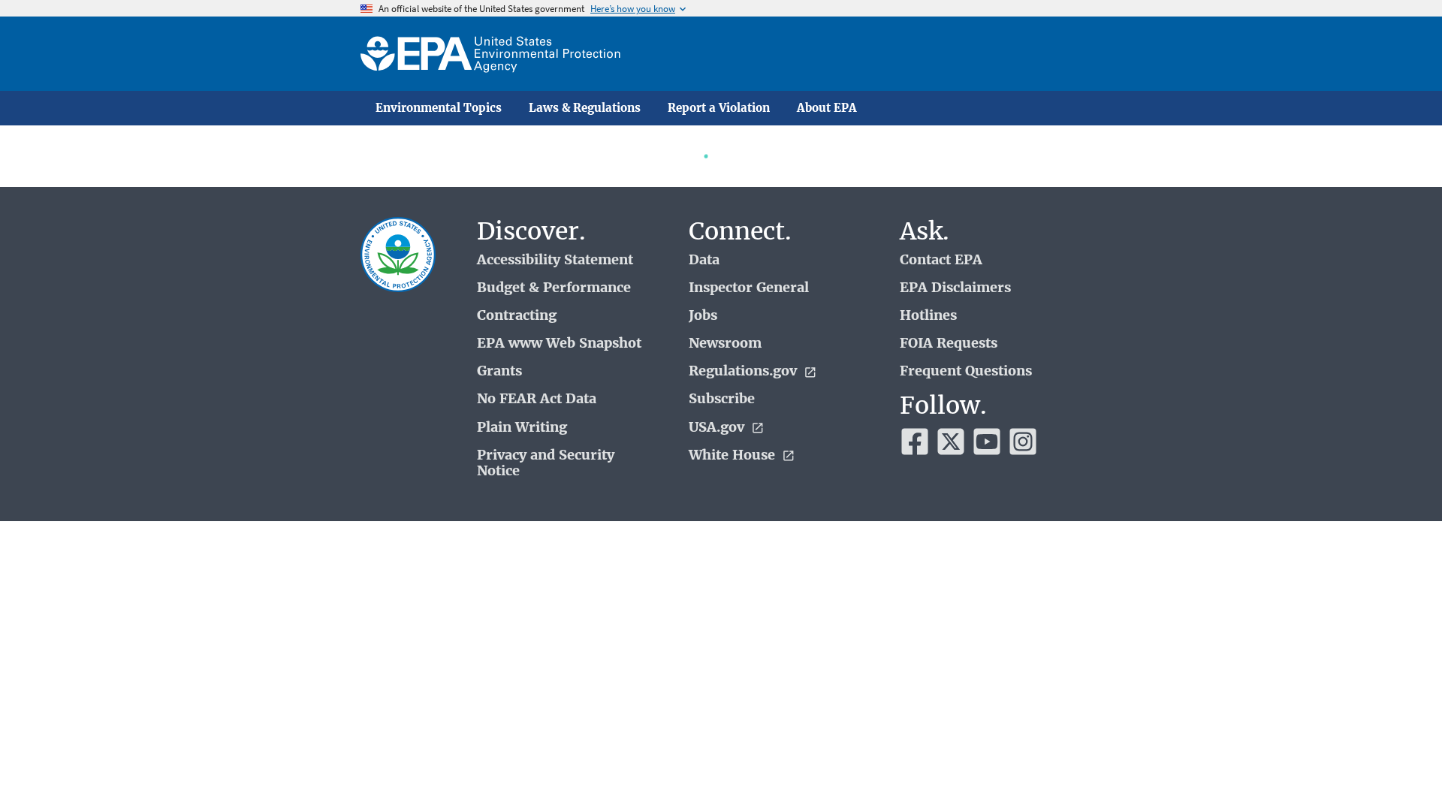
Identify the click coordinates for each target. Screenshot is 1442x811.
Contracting (517, 316)
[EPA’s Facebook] (915, 442)
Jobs (703, 316)
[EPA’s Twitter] (951, 442)
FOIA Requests (948, 343)
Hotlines (928, 316)
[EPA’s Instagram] (1023, 442)
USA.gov (718, 428)
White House (734, 455)
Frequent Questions (966, 371)
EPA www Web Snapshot (559, 343)
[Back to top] (1400, 769)
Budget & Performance (554, 288)
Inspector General (749, 288)
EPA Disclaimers (955, 288)
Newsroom (725, 343)
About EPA (827, 108)
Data (704, 260)
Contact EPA (941, 260)
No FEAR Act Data (536, 399)
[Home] (490, 54)
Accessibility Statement (555, 260)
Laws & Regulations (585, 108)
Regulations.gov (745, 371)
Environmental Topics (439, 108)
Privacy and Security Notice (545, 463)
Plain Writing (522, 428)
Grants (499, 371)
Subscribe (722, 399)
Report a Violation (719, 108)
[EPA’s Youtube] (987, 442)
